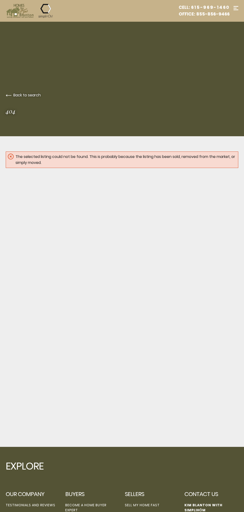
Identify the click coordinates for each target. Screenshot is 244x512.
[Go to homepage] (34, 11)
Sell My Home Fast (142, 505)
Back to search (27, 95)
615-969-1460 (210, 7)
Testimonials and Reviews (30, 505)
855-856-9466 (213, 14)
